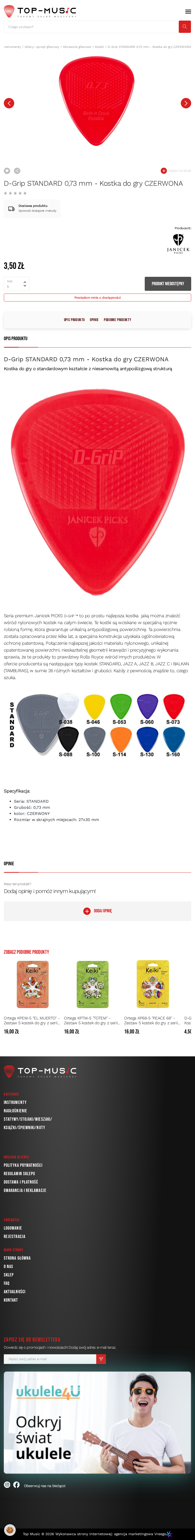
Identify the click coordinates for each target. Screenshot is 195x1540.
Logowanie (13, 1228)
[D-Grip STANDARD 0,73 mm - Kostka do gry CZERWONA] (97, 101)
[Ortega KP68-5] (152, 984)
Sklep (9, 1275)
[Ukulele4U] (97, 1423)
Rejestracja (14, 1236)
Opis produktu (74, 320)
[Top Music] (40, 11)
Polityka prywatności (23, 1165)
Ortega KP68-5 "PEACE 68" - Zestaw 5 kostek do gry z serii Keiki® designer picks (151, 1020)
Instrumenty (12, 47)
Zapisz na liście (179, 170)
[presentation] (9, 103)
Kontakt (11, 1300)
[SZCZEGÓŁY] (56, 1032)
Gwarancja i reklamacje (25, 1190)
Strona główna (17, 1258)
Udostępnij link (17, 171)
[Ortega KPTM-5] (92, 984)
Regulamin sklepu (19, 1173)
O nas (8, 1266)
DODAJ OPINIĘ (103, 911)
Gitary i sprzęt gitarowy (42, 47)
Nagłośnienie (15, 1111)
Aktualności (14, 1291)
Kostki (99, 47)
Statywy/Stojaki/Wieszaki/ (28, 1119)
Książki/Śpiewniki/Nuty (24, 1127)
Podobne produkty (117, 320)
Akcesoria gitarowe (77, 47)
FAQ (6, 1283)
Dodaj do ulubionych (7, 171)
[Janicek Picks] (178, 243)
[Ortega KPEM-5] (32, 984)
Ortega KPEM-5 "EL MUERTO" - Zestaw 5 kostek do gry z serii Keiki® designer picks (31, 1020)
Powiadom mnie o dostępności (97, 297)
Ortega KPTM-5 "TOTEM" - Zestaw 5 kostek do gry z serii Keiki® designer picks (91, 1020)
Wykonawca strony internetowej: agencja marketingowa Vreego (110, 1534)
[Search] (185, 27)
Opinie (94, 320)
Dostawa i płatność (21, 1182)
